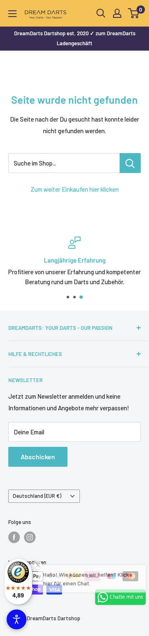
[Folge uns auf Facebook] (14, 537)
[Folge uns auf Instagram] (30, 537)
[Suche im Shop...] (130, 163)
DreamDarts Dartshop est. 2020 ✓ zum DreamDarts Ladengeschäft (74, 38)
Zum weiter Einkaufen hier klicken (75, 189)
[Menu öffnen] (12, 13)
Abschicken (38, 457)
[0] (134, 13)
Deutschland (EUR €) (37, 495)
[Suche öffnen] (101, 13)
